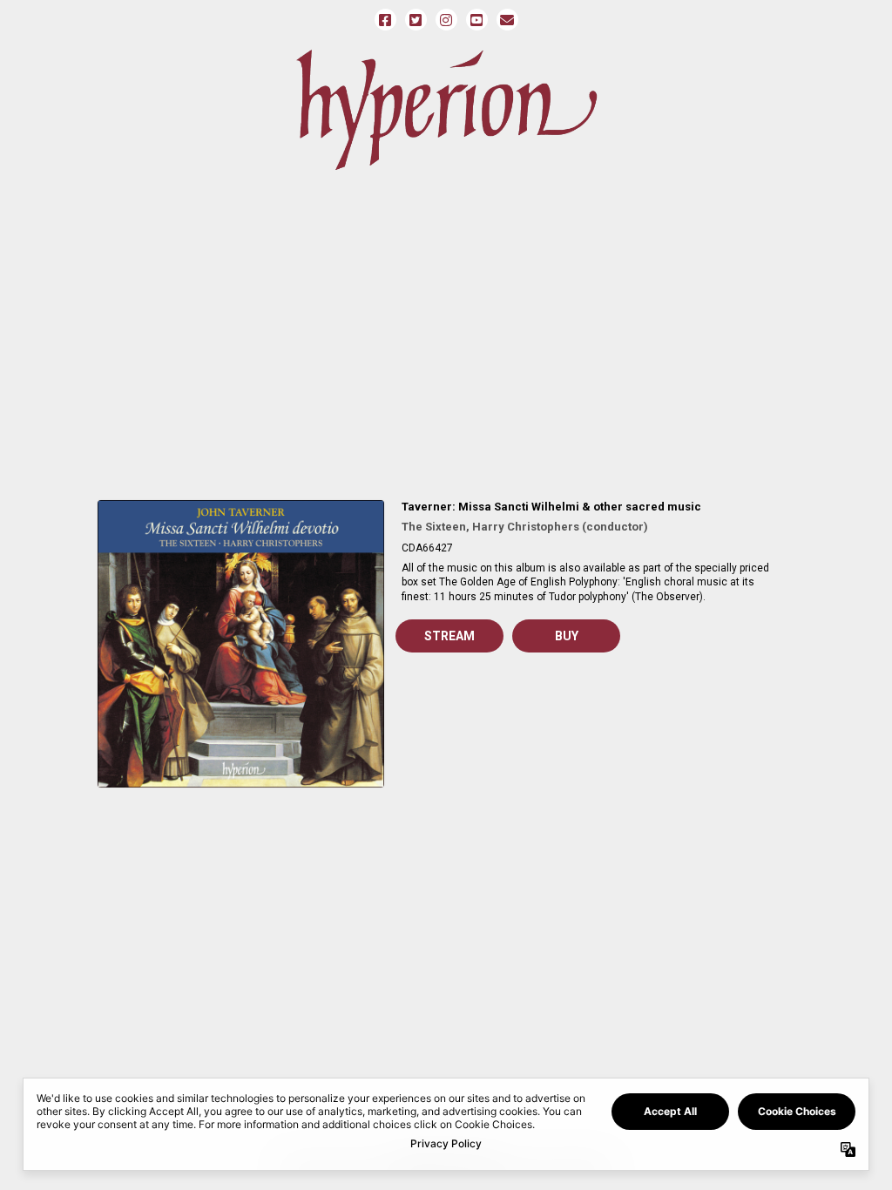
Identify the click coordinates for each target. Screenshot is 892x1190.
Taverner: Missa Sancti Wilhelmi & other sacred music (551, 506)
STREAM (449, 636)
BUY (566, 636)
